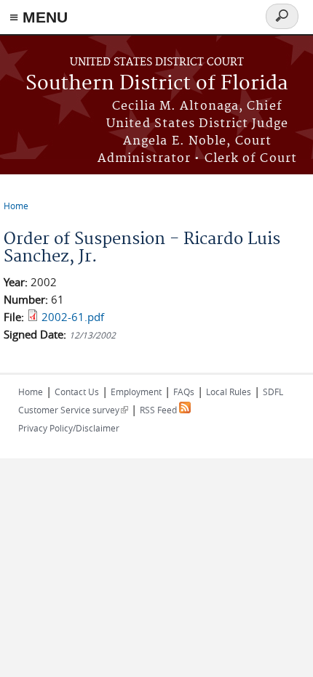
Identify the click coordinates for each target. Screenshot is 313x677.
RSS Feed (159, 409)
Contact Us (77, 391)
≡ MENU (38, 17)
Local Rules (228, 391)
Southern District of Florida (156, 84)
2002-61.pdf (72, 316)
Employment (136, 391)
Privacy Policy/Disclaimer (68, 428)
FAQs (183, 391)
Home (16, 205)
